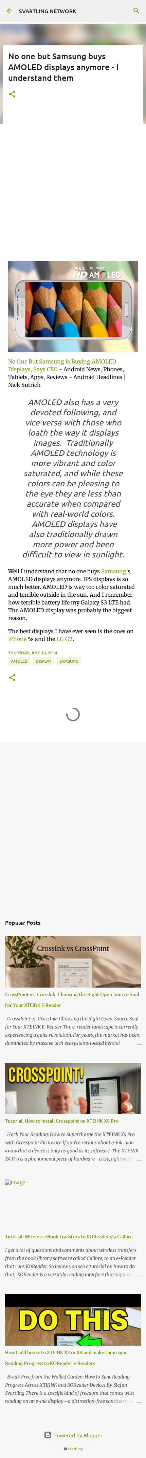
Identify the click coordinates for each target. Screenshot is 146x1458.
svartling (75, 1448)
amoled (19, 661)
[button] (12, 94)
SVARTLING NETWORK (47, 11)
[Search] (136, 11)
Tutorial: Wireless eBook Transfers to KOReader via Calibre (69, 1236)
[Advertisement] (73, 183)
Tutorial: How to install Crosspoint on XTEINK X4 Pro (61, 1121)
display (44, 661)
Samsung (113, 571)
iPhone (17, 639)
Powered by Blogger (77, 1435)
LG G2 (64, 639)
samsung (68, 661)
